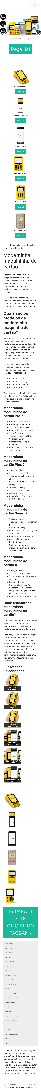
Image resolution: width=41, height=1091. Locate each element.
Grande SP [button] (8, 966)
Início (5, 245)
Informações (16, 245)
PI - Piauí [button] (7, 1029)
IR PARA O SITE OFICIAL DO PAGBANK (20, 922)
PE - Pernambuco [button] (10, 1002)
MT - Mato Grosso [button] (10, 1025)
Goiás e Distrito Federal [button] (11, 1016)
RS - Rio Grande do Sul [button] (11, 998)
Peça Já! (20, 49)
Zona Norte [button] (8, 948)
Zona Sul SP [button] (8, 957)
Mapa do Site (31, 1087)
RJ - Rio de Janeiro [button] (10, 975)
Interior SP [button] (8, 970)
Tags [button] (6, 1043)
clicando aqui (9, 626)
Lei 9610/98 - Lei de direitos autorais (20, 1073)
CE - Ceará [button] (8, 1011)
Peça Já (20, 92)
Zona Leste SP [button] (9, 952)
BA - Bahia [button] (8, 1007)
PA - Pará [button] (8, 1038)
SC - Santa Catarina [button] (10, 993)
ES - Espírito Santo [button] (10, 984)
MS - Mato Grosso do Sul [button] (12, 1020)
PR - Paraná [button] (8, 989)
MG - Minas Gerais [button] (10, 979)
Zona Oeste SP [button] (9, 961)
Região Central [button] (9, 943)
